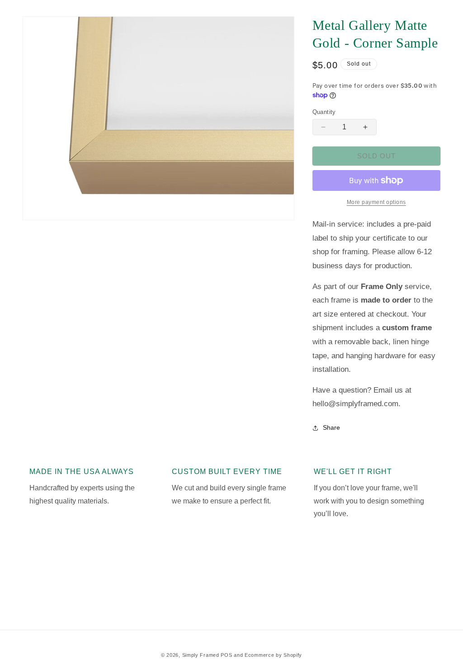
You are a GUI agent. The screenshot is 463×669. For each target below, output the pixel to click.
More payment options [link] (376, 202)
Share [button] (331, 427)
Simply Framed (200, 655)
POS (226, 655)
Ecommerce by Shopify (273, 655)
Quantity (324, 112)
